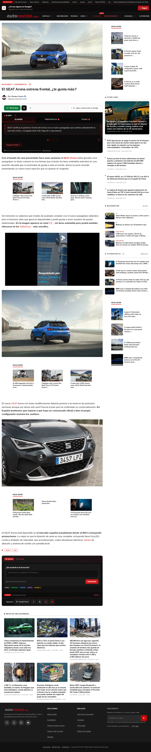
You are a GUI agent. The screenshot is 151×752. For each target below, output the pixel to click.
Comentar (92, 581)
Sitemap (50, 737)
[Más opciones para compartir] (30, 108)
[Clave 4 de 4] (56, 140)
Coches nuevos (110, 16)
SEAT (14, 403)
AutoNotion (144, 16)
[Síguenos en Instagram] (45, 601)
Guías (83, 16)
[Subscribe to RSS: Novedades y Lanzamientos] (30, 84)
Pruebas (74, 16)
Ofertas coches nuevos (56, 726)
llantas (87, 540)
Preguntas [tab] (52, 119)
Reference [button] (25, 226)
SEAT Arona (70, 158)
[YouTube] (28, 723)
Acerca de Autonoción (85, 714)
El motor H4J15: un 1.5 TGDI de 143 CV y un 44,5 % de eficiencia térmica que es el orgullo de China (128, 178)
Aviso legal (81, 726)
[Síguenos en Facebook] (33, 601)
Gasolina (128, 16)
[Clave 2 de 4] (50, 140)
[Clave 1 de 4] (47, 140)
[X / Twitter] (14, 723)
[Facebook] (7, 723)
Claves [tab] (19, 119)
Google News (24, 602)
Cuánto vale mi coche (55, 731)
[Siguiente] (99, 140)
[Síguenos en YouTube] (52, 601)
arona (8, 550)
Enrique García (17, 96)
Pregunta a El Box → (13, 145)
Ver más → (146, 206)
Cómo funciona (46, 150)
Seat (15, 550)
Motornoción (62, 16)
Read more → (145, 254)
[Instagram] (21, 723)
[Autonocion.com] (22, 16)
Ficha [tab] (85, 119)
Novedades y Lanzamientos (14, 84)
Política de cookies (84, 731)
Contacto (80, 720)
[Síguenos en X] (39, 601)
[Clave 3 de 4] (53, 140)
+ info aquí (135, 726)
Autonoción (46, 747)
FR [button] (50, 223)
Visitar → (97, 595)
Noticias (46, 16)
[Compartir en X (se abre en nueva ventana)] (24, 108)
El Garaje (96, 16)
